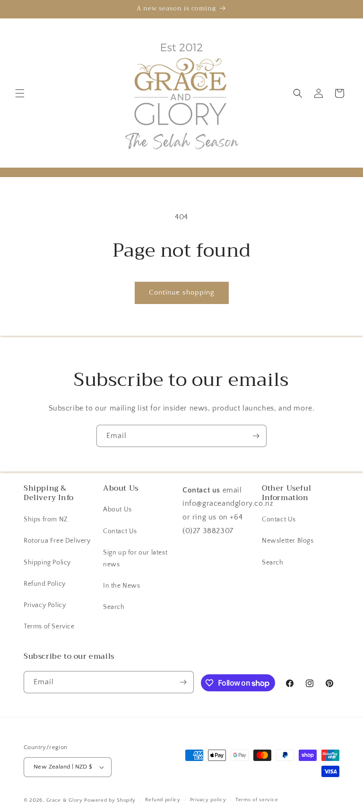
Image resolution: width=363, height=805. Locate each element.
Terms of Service (49, 626)
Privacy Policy (45, 605)
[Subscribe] (255, 436)
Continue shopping (182, 292)
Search (114, 607)
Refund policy (163, 800)
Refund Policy (45, 584)
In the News (121, 586)
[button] (19, 93)
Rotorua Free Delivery (57, 541)
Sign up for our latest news (135, 558)
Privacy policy (208, 800)
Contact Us (120, 531)
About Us (117, 509)
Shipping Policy (47, 562)
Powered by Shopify (110, 800)
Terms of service (256, 800)
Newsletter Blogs (288, 541)
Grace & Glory (64, 800)
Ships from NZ (46, 519)
